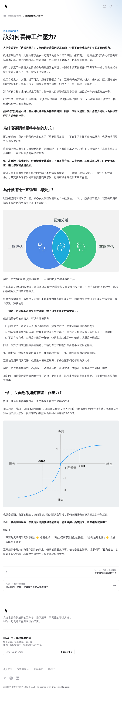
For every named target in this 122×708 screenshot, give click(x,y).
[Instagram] (11, 678)
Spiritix (66, 686)
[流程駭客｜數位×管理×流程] (6, 6)
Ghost (54, 686)
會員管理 (7, 669)
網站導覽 (38, 669)
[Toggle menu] (117, 6)
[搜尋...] (110, 6)
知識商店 (21, 669)
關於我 (51, 669)
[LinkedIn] (17, 678)
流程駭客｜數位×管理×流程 (15, 686)
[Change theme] (104, 6)
